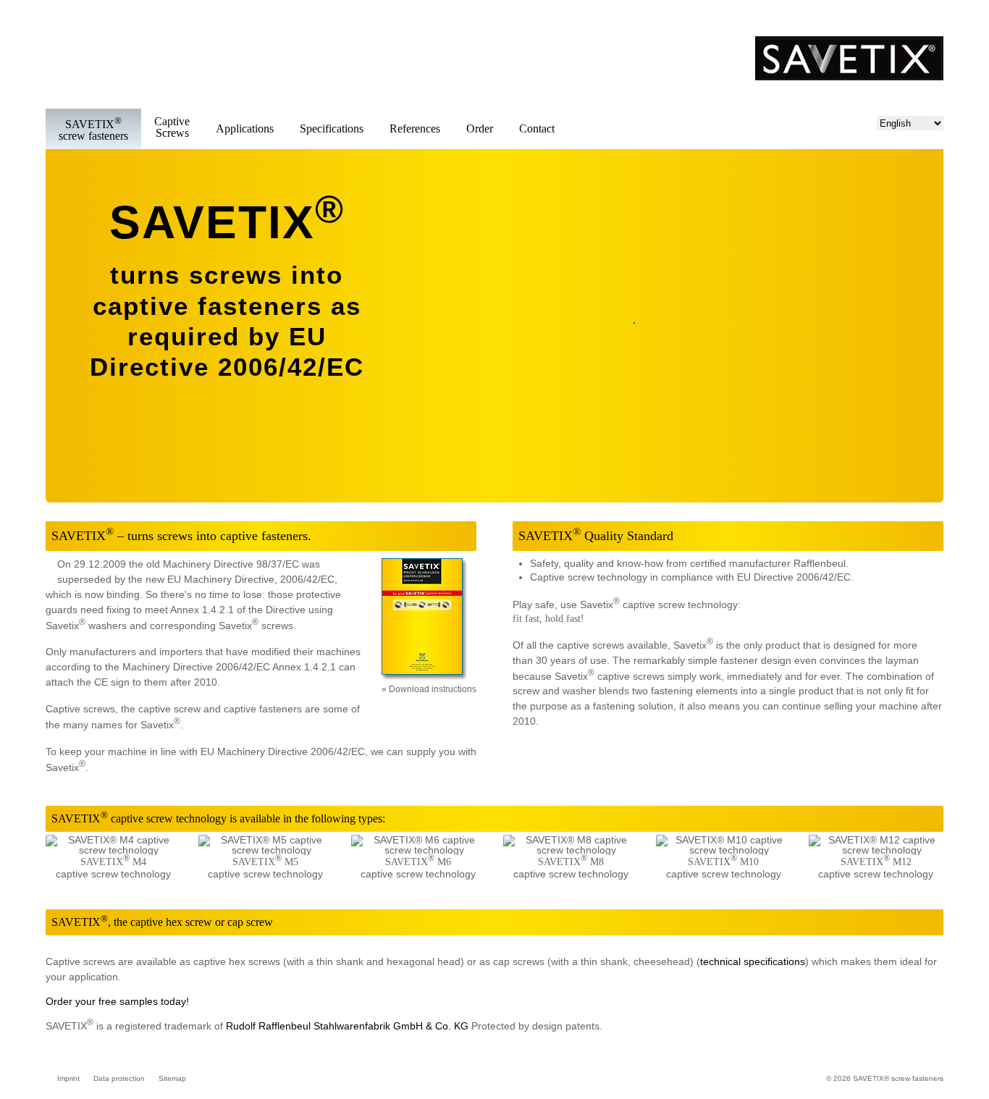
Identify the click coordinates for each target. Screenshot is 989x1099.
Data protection (119, 1078)
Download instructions (432, 689)
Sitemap (172, 1078)
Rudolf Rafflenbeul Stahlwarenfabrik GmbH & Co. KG (347, 1026)
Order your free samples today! (117, 1001)
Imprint (68, 1078)
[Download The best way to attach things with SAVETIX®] (425, 680)
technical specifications (752, 961)
